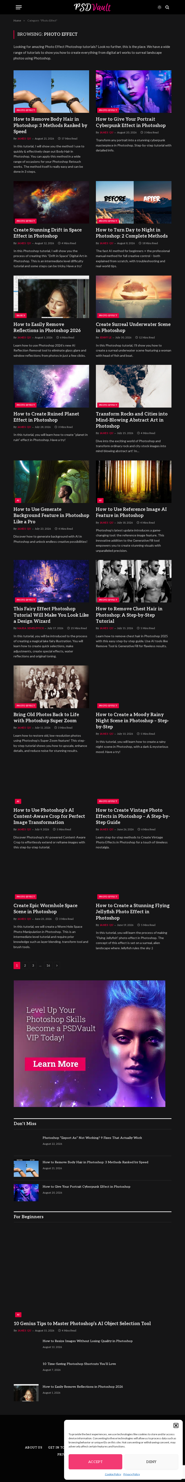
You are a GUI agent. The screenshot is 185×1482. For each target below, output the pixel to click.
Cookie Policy (113, 1474)
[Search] (166, 7)
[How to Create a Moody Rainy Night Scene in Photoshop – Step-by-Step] (133, 686)
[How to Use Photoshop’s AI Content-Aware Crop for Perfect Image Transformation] (51, 782)
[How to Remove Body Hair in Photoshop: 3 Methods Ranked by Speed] (51, 91)
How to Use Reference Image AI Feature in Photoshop (131, 512)
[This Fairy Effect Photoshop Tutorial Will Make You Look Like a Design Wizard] (51, 581)
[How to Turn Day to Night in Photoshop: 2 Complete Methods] (133, 202)
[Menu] (19, 7)
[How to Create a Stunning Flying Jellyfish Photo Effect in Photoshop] (133, 878)
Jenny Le (106, 337)
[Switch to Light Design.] (159, 7)
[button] (176, 1425)
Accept (95, 1462)
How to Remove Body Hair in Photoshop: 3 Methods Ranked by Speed (50, 125)
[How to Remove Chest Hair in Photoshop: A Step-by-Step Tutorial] (133, 581)
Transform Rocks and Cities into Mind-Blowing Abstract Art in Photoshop (132, 420)
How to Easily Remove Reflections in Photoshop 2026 (47, 327)
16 (48, 965)
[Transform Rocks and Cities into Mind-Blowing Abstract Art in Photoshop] (133, 386)
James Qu (24, 138)
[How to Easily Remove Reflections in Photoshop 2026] (51, 297)
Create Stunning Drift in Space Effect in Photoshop (48, 233)
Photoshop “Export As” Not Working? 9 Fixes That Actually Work (92, 1138)
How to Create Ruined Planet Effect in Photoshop (46, 417)
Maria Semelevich (30, 628)
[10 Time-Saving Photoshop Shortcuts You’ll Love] (26, 1369)
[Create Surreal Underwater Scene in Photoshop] (133, 297)
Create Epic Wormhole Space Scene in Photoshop (45, 909)
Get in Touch (60, 1447)
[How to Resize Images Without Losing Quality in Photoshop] (26, 1347)
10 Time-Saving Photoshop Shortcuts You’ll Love (79, 1364)
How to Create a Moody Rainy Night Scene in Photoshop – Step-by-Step (132, 721)
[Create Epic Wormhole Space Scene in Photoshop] (51, 878)
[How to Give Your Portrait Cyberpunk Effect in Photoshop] (133, 91)
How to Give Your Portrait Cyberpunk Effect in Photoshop (131, 122)
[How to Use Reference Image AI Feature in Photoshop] (133, 481)
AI (18, 500)
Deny (151, 1462)
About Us (33, 1447)
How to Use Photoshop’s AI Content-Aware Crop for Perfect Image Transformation (49, 816)
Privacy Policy (131, 1474)
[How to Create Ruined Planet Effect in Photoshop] (51, 386)
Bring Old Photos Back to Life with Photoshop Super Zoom (46, 718)
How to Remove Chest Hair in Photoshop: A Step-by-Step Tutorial (129, 615)
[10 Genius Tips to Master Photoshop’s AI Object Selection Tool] (92, 1272)
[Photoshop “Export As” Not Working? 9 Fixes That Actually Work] (26, 1143)
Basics (21, 315)
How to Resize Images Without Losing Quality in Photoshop (88, 1341)
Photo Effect (26, 110)
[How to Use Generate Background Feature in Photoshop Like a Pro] (51, 481)
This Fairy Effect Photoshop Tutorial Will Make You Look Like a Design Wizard (51, 615)
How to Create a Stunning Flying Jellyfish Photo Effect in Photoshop (133, 912)
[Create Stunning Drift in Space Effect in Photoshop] (51, 202)
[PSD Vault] (92, 7)
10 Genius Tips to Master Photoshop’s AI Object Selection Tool (82, 1323)
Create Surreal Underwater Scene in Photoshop (133, 327)
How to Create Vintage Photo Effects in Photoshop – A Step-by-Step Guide (133, 816)
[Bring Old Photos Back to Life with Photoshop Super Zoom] (51, 686)
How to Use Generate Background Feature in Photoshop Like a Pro (51, 515)
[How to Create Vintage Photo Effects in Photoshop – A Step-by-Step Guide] (133, 782)
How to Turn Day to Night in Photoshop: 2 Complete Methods (132, 233)
